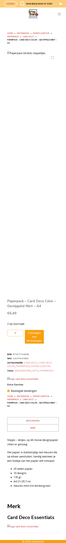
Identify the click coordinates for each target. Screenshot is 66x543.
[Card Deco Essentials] (23, 379)
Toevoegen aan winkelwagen (34, 336)
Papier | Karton (40, 366)
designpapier (23, 370)
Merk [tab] (33, 428)
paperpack (47, 370)
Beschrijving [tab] (33, 420)
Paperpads (23, 366)
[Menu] (60, 14)
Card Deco (30, 362)
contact (10, 3)
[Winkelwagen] (60, 3)
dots (35, 370)
